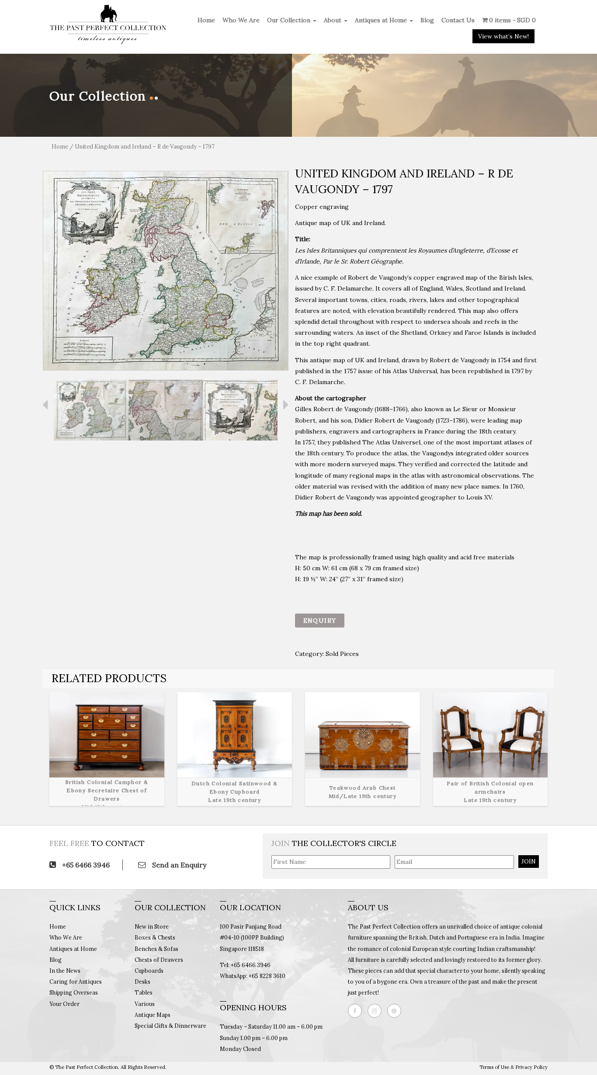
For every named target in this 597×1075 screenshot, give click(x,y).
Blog (427, 20)
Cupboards (149, 970)
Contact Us (458, 20)
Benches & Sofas (156, 948)
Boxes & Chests (155, 937)
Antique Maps (152, 1014)
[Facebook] (357, 1010)
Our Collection (289, 20)
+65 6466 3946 (85, 864)
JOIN (528, 861)
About (333, 20)
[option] (165, 270)
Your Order (64, 1003)
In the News (64, 970)
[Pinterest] (396, 1010)
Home (206, 20)
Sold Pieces (342, 654)
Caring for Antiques (75, 981)
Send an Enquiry (178, 864)
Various (145, 1003)
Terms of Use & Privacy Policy (513, 1067)
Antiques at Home (382, 20)
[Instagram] (377, 1010)
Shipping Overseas (73, 992)
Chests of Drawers (159, 959)
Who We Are (241, 20)
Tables (144, 992)
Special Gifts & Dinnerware (170, 1025)
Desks (142, 981)
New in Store (152, 926)
